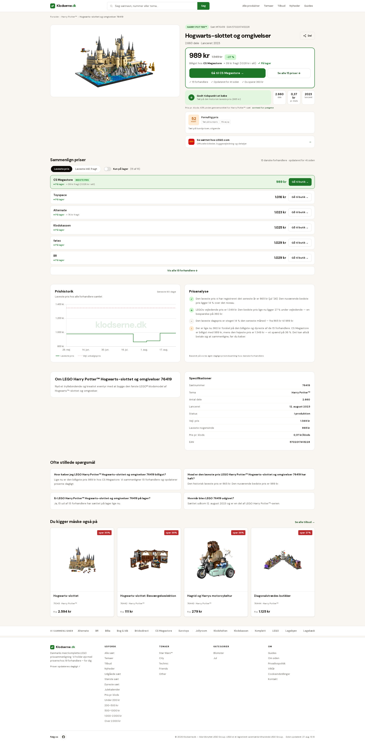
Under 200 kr (112, 700)
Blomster (218, 653)
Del (310, 35)
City (161, 658)
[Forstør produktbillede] (115, 61)
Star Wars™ (166, 653)
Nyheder (295, 5)
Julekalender (112, 689)
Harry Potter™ (69, 16)
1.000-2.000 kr (113, 715)
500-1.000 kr (112, 710)
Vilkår (271, 668)
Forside (54, 16)
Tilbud (281, 5)
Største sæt (112, 679)
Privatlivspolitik (277, 663)
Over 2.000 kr (113, 721)
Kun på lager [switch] (126, 169)
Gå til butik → (300, 181)
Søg (203, 5)
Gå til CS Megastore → (227, 73)
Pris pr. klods (112, 695)
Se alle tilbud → (305, 522)
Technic (163, 663)
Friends (163, 668)
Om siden (273, 658)
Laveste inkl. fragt (86, 169)
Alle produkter (251, 5)
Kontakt (272, 679)
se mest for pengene (263, 107)
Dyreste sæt (112, 684)
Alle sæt (109, 653)
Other (162, 674)
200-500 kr (111, 705)
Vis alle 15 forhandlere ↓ (182, 270)
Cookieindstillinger (279, 674)
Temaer (268, 5)
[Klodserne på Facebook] (63, 737)
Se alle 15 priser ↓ (289, 73)
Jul (215, 658)
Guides (308, 5)
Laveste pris (61, 169)
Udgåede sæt (113, 674)
